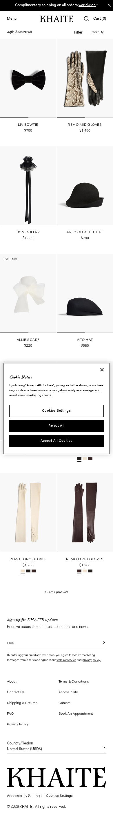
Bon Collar (28, 232)
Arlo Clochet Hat (85, 232)
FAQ (10, 714)
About (12, 681)
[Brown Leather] (90, 459)
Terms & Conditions (74, 681)
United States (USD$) (24, 746)
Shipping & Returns (22, 703)
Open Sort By (99, 32)
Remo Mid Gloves (85, 125)
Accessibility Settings (24, 796)
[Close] (102, 369)
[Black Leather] (79, 459)
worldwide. (87, 5)
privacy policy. (91, 660)
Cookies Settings (56, 411)
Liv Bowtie (28, 125)
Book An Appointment (76, 714)
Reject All (56, 425)
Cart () (99, 19)
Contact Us (15, 692)
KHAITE (26, 807)
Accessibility (68, 692)
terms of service (66, 660)
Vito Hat (85, 340)
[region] (56, 408)
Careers (64, 703)
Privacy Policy (18, 724)
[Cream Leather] (85, 459)
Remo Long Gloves (28, 559)
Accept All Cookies (56, 440)
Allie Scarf (28, 340)
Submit (100, 642)
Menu (12, 19)
